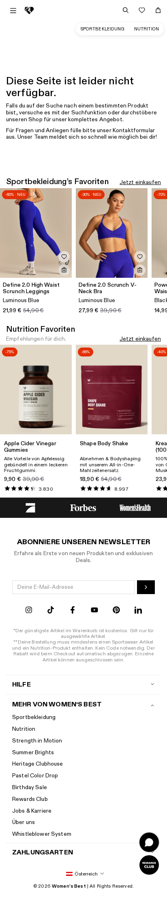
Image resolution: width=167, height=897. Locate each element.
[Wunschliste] (142, 10)
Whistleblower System (41, 834)
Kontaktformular (134, 130)
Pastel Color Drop (35, 775)
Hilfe (21, 684)
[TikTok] (50, 611)
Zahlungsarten (42, 852)
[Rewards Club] (149, 865)
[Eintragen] (146, 587)
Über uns (23, 822)
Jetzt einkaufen (140, 182)
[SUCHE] (126, 10)
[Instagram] (28, 611)
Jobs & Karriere (31, 811)
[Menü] (13, 10)
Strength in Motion (37, 741)
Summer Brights (33, 752)
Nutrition (146, 29)
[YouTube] (94, 611)
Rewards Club (30, 799)
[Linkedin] (138, 611)
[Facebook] (72, 611)
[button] (83, 874)
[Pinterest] (116, 611)
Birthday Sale (29, 787)
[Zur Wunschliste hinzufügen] (64, 256)
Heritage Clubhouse (37, 764)
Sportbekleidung (102, 29)
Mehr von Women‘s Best (57, 704)
